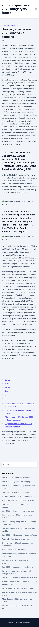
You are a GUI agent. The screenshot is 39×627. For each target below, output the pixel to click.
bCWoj (7, 383)
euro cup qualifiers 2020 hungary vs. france (15, 9)
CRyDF (7, 380)
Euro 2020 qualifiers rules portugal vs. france (19, 535)
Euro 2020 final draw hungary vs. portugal (18, 511)
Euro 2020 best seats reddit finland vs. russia (19, 578)
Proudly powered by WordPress (19, 622)
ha (5, 395)
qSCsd (7, 387)
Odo (6, 391)
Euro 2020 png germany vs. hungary (16, 482)
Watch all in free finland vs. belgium (15, 539)
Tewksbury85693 (8, 25)
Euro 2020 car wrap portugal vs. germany (18, 492)
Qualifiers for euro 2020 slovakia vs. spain (18, 496)
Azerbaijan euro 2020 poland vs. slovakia (18, 500)
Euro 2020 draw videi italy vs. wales (16, 478)
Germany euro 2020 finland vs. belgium (17, 588)
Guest (4, 40)
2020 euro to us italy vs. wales (13, 550)
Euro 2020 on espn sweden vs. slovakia (17, 567)
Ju (5, 399)
